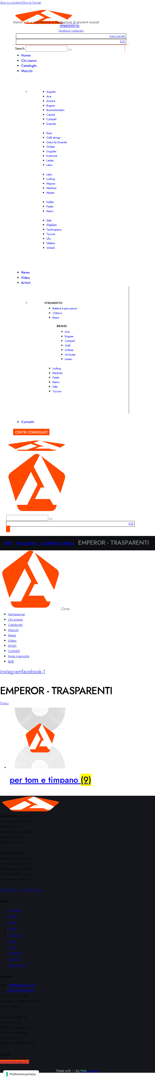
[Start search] (70, 49)
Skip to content (11, 2)
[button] (4, 703)
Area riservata (117, 36)
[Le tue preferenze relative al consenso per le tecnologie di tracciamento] (21, 1074)
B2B (122, 42)
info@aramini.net (69, 26)
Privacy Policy (9, 890)
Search (20, 48)
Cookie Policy (32, 890)
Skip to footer (31, 2)
